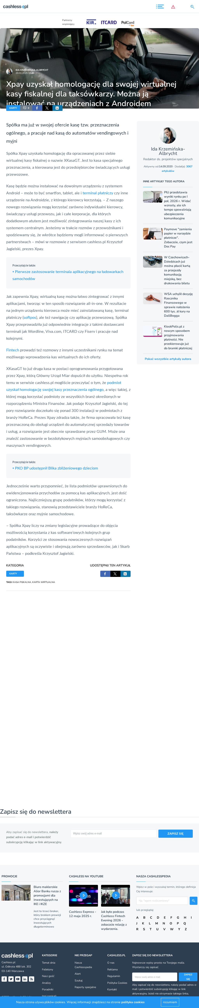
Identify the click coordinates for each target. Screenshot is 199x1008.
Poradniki (47, 989)
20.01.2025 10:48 (25, 73)
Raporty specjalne (85, 987)
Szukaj (78, 980)
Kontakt (112, 989)
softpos (30, 318)
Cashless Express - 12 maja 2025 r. (82, 914)
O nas (110, 963)
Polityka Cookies (117, 983)
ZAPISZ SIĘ (175, 833)
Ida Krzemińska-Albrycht (32, 70)
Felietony (47, 969)
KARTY (13, 108)
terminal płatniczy (98, 193)
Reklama (112, 969)
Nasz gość (48, 976)
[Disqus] (68, 639)
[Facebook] (4, 979)
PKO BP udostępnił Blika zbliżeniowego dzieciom (55, 468)
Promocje (9, 876)
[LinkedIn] (24, 979)
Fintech (12, 350)
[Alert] (174, 7)
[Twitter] (11, 979)
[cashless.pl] (15, 7)
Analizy (46, 983)
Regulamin (113, 976)
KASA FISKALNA (22, 582)
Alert (78, 974)
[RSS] (31, 979)
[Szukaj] (193, 7)
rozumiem (170, 1002)
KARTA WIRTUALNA (43, 582)
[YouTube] (17, 979)
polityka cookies (133, 1002)
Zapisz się (188, 976)
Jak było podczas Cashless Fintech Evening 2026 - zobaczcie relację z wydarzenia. (114, 920)
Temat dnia (48, 963)
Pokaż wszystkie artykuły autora (168, 359)
